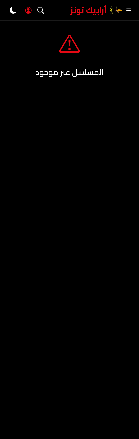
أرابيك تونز (88, 10)
